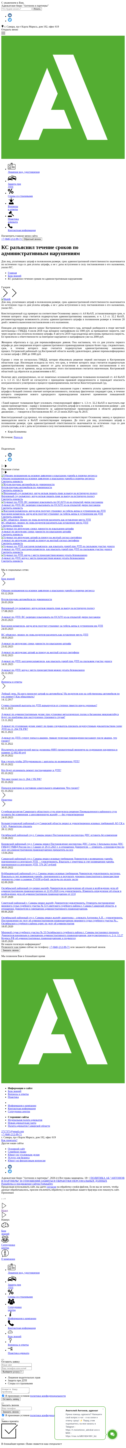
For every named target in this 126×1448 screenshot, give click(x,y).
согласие (51, 1186)
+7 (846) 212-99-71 (11, 239)
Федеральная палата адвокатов (25, 1120)
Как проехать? (9, 1140)
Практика (6, 799)
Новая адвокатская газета (22, 1123)
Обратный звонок (32, 239)
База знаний (8, 578)
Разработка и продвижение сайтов (27, 1183)
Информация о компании (22, 1105)
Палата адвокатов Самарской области (29, 1125)
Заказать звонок (11, 950)
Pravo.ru (18, 437)
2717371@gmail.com (12, 1131)
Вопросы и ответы (11, 681)
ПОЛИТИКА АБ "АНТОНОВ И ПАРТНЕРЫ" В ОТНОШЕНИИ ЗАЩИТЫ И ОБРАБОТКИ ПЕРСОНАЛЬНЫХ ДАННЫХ (63, 1179)
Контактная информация (22, 1108)
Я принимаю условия (35, 1395)
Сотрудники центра (19, 1111)
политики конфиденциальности (48, 1395)
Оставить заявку (11, 1399)
